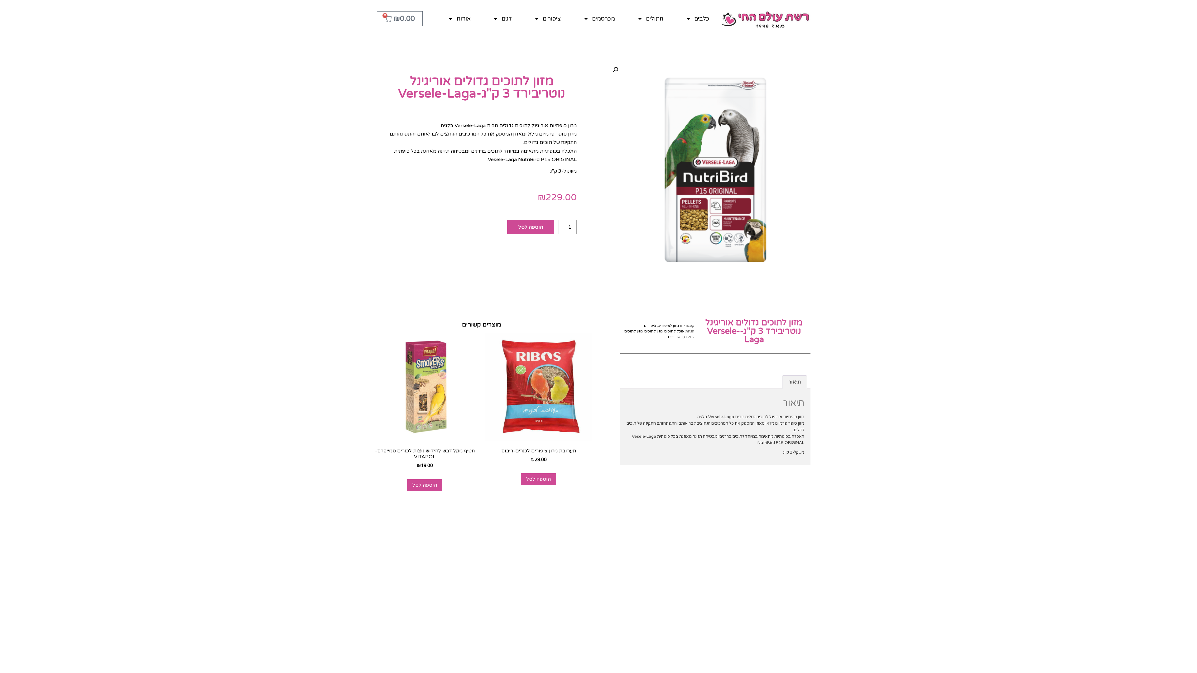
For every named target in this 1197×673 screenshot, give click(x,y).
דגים (507, 18)
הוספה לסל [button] (538, 479)
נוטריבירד (675, 337)
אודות (463, 18)
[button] (615, 69)
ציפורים (552, 18)
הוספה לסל (530, 227)
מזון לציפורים (668, 325)
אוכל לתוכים (674, 331)
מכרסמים (603, 18)
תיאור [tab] (794, 382)
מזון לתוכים (653, 331)
